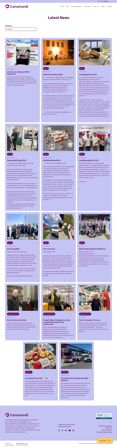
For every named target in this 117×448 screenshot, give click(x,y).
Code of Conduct (107, 430)
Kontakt (109, 6)
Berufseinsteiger (76, 6)
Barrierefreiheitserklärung (104, 432)
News (103, 6)
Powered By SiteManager (105, 443)
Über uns (96, 6)
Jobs (67, 6)
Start (62, 6)
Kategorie (8, 26)
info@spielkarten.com (21, 443)
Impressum (109, 428)
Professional (87, 6)
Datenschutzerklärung (105, 426)
